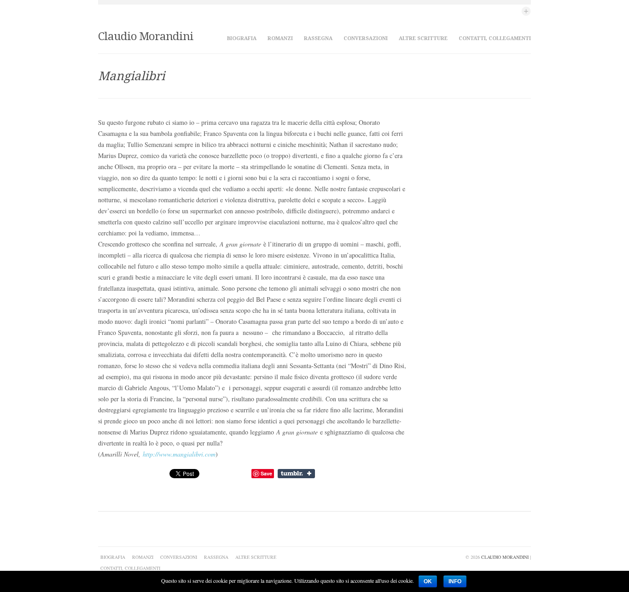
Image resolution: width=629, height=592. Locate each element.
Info (454, 581)
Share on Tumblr (297, 473)
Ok (428, 581)
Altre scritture (423, 38)
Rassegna (318, 38)
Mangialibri (131, 76)
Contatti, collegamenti (495, 38)
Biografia (241, 38)
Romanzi (280, 38)
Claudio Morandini (145, 36)
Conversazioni (366, 38)
